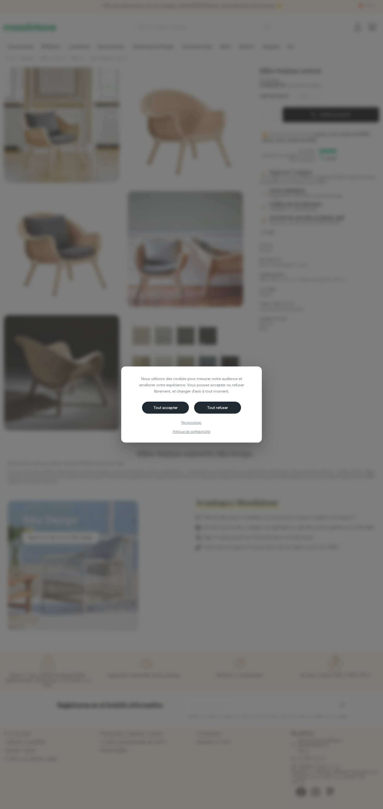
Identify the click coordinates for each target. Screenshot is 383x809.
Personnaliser (191, 422)
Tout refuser (217, 407)
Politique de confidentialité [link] (192, 432)
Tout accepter (165, 407)
